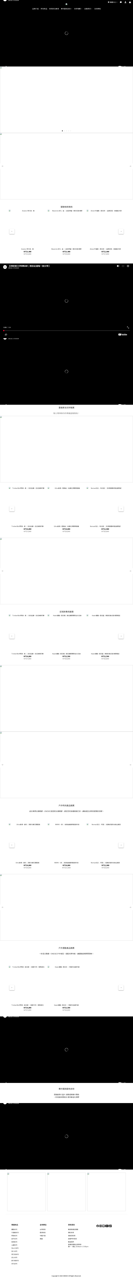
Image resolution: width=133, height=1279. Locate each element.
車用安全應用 (54, 9)
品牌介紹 (35, 9)
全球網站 (97, 9)
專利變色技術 (66, 9)
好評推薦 (77, 9)
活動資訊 (87, 9)
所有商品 (44, 9)
